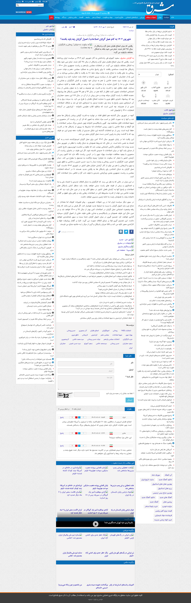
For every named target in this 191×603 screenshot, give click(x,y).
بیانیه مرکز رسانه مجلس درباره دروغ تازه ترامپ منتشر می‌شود (157, 233)
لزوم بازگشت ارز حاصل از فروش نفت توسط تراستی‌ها (157, 337)
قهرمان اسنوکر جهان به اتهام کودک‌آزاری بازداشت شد (35, 345)
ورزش (142, 17)
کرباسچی (94, 335)
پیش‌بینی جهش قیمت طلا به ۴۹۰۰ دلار (158, 49)
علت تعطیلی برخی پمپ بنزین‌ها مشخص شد (122, 487)
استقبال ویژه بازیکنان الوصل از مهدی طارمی (36, 295)
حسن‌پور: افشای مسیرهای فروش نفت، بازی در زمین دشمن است (156, 356)
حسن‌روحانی (71, 330)
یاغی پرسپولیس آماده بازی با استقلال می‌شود (35, 292)
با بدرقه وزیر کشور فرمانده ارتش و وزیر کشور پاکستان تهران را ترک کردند (157, 179)
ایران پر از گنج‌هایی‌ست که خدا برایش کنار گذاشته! (158, 239)
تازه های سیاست (167, 118)
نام (132, 362)
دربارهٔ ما (19, 2)
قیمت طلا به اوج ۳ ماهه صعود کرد (160, 59)
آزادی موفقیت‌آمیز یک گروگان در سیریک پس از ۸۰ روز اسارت (36, 104)
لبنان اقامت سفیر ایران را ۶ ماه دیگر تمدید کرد (156, 215)
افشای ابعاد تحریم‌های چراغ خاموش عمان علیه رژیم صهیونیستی (36, 111)
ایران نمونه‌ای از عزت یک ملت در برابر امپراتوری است (36, 338)
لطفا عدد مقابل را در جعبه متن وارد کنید (120, 393)
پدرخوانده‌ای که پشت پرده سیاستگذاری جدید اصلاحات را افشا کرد (109, 266)
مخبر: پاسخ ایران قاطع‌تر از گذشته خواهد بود (156, 228)
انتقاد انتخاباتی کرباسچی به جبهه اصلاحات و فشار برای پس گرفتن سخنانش (106, 318)
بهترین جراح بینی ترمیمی (162, 492)
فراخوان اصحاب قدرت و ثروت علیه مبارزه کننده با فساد (156, 401)
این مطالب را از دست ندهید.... (122, 463)
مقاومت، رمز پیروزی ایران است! (40, 180)
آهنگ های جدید (166, 497)
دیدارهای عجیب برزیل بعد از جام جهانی (37, 68)
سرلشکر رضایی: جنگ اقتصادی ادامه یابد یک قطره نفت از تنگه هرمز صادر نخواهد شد (156, 372)
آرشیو (37, 2)
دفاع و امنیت (119, 17)
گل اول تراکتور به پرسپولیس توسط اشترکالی (36, 100)
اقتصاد (81, 17)
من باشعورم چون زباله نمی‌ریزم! (70, 584)
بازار (51, 17)
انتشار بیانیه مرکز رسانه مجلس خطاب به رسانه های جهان (157, 210)
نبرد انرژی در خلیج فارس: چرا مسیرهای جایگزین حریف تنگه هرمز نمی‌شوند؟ (36, 364)
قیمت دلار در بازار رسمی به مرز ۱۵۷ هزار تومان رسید (156, 64)
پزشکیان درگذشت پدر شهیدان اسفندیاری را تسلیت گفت (158, 426)
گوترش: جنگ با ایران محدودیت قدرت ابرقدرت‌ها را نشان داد (36, 268)
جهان (160, 17)
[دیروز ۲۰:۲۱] (69, 499)
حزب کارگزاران (127, 339)
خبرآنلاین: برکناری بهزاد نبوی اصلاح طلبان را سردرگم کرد (112, 262)
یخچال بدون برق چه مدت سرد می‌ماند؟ (37, 61)
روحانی (115, 330)
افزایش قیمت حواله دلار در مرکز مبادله (38, 146)
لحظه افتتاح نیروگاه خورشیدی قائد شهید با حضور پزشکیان (36, 160)
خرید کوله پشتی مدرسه (163, 519)
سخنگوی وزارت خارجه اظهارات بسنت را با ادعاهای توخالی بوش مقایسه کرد (156, 136)
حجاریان (63, 343)
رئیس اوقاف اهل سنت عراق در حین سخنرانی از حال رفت (36, 79)
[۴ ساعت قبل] (69, 474)
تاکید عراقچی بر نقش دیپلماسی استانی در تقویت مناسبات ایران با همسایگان (156, 188)
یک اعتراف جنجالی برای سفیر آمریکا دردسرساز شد (36, 185)
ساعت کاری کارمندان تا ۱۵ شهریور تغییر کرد (36, 221)
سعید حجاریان (127, 343)
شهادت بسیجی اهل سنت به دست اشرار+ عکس (155, 278)
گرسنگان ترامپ (46, 299)
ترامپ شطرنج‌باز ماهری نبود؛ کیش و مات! (36, 349)
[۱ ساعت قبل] (121, 474)
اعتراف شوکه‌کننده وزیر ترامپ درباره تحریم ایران (34, 42)
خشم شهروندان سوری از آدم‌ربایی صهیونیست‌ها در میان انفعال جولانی (36, 274)
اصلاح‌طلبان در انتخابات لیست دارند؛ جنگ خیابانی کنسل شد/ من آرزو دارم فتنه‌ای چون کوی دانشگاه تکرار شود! (97, 297)
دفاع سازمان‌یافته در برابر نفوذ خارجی (159, 160)
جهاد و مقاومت (108, 17)
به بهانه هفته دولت (165, 145)
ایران (130, 348)
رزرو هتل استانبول (165, 488)
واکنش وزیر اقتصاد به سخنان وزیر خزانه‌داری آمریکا (37, 73)
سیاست (166, 17)
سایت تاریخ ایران (147, 479)
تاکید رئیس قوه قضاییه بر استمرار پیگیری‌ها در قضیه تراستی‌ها (157, 292)
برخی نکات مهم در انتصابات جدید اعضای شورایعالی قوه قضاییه (159, 395)
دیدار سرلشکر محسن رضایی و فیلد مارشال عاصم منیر (36, 117)
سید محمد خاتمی (78, 339)
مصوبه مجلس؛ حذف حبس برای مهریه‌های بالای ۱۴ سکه (156, 460)
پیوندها (57, 17)
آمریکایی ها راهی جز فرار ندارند (161, 449)
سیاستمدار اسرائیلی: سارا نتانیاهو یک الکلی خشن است (35, 354)
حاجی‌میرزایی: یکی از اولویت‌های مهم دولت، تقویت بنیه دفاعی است (157, 366)
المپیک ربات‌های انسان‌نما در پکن (121, 584)
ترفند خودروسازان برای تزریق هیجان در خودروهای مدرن (39, 130)
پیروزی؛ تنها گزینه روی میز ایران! (160, 341)
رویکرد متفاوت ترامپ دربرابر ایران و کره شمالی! (34, 240)
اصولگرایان (105, 330)
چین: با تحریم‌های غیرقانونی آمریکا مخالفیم (36, 214)
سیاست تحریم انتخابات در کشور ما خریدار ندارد (115, 302)
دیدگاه (64, 17)
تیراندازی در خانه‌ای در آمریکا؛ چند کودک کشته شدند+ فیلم (71, 487)
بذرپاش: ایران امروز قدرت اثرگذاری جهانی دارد (156, 141)
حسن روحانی (114, 343)
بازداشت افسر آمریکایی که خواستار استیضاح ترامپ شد (37, 326)
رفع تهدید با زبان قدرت (164, 348)
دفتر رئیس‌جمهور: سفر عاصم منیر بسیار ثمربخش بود (156, 124)
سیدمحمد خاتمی (101, 343)
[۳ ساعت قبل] (69, 574)
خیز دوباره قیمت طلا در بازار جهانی (160, 38)
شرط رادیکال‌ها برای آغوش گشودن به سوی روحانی (114, 286)
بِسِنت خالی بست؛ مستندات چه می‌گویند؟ (157, 164)
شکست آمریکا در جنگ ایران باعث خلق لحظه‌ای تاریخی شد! (156, 257)
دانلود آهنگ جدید (165, 479)
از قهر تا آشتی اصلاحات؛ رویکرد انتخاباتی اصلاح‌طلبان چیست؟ (110, 272)
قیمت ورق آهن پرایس (163, 510)
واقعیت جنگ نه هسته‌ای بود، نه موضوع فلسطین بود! (156, 444)
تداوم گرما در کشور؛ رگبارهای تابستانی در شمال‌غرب (38, 332)
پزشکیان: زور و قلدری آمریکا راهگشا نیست (157, 184)
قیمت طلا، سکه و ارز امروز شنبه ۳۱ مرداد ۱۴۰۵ (155, 55)
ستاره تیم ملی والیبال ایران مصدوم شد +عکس (72, 554)
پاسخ (62, 417)
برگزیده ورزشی (128, 530)
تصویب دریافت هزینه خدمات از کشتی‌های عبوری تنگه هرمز (156, 410)
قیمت (172, 26)
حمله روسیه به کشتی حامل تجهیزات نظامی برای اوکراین (36, 210)
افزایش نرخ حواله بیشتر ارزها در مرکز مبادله (156, 45)
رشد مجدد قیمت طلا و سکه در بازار (160, 42)
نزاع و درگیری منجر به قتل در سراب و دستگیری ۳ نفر (35, 95)
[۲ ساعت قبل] (95, 474)
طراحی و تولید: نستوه (95, 599)
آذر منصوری (83, 330)
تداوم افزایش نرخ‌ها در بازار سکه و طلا (158, 31)
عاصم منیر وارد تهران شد (163, 297)
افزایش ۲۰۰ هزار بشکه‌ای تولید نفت (38, 149)
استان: (170, 74)
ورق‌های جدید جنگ (165, 174)
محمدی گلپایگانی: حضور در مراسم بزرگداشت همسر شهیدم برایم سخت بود (157, 220)
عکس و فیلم (73, 17)
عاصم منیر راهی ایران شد (163, 345)
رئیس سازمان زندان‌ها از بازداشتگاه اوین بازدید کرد (157, 195)
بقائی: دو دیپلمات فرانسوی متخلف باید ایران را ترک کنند (157, 466)
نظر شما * (129, 376)
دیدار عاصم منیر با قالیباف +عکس (160, 224)
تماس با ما (28, 2)
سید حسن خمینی (75, 343)
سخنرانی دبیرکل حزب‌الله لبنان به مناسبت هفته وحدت (36, 204)
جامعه (88, 17)
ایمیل (131, 369)
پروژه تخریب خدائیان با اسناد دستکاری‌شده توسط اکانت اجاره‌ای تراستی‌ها (156, 267)
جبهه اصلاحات (117, 335)
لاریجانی (85, 335)
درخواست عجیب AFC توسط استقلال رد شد (36, 84)
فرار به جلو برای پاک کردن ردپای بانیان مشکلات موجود (113, 293)
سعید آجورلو (88, 343)
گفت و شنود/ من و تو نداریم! (162, 361)
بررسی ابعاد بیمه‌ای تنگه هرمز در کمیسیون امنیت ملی (156, 149)
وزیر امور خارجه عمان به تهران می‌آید (159, 352)
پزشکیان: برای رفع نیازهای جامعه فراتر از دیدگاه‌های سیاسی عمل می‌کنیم (159, 273)
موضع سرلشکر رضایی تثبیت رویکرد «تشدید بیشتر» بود (158, 420)
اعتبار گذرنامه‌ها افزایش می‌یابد (161, 406)
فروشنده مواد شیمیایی (163, 515)
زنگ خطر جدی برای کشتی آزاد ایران (96, 554)
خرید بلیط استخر (151, 506)
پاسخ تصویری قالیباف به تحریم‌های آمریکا (157, 415)
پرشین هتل (167, 501)
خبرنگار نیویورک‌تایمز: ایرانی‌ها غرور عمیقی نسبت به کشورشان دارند (36, 287)
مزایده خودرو (167, 506)
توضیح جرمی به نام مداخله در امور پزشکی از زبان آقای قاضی (36, 314)
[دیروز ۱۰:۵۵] (121, 542)
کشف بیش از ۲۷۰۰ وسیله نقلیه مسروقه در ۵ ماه (34, 282)
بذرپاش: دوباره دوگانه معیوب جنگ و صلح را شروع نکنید (158, 286)
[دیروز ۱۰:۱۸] (95, 542)
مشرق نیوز (154, 7)
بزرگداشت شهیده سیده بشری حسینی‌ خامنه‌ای (97, 586)
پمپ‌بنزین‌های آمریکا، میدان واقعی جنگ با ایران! (155, 281)
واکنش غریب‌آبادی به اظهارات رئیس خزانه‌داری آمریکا (157, 305)
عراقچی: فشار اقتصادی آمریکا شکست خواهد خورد (157, 454)
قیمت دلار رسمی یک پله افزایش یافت (159, 35)
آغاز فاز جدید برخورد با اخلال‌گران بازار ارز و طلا (35, 263)
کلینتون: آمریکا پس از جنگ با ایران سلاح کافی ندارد (37, 249)
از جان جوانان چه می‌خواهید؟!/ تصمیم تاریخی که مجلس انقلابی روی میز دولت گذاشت (102, 282)
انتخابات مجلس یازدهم (111, 339)
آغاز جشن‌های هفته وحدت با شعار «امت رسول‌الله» (159, 130)
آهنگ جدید (154, 501)
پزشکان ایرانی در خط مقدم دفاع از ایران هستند (155, 387)
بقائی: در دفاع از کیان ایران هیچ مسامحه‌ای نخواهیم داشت (158, 315)
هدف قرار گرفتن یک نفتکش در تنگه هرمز (37, 125)
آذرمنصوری (65, 339)
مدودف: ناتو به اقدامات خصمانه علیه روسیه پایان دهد (36, 197)
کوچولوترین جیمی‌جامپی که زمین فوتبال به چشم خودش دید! (36, 176)
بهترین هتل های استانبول (162, 484)
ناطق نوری (75, 335)
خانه (172, 17)
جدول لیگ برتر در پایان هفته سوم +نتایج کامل (35, 142)
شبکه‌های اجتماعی (132, 17)
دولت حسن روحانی (93, 339)
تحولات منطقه (151, 17)
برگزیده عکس (129, 562)
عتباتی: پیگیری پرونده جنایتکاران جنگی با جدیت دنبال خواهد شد (156, 438)
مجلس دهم (105, 335)
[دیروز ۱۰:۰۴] (69, 542)
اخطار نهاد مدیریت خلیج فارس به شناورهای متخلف (158, 378)
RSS (44, 2)
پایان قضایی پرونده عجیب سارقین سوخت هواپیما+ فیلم (158, 155)
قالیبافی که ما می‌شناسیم (163, 167)
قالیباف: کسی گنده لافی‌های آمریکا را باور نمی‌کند (155, 205)
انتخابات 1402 (126, 330)
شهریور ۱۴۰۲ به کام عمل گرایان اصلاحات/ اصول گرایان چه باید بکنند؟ (95, 39)
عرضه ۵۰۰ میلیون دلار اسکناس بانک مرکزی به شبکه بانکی (37, 232)
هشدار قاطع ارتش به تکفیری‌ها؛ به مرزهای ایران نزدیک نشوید (36, 166)
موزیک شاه (156, 475)
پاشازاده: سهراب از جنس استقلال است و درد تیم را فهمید (36, 379)
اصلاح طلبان (94, 330)
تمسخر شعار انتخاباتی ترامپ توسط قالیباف (157, 262)
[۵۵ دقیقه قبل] (121, 574)
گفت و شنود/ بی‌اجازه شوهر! (162, 171)
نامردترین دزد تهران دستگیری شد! (118, 522)
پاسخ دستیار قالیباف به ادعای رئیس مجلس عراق (155, 383)
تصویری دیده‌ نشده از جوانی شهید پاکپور (37, 58)
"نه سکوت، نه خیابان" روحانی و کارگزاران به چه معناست (95, 35)
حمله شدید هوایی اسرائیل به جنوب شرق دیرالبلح (34, 279)
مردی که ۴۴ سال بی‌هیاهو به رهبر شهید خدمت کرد (36, 47)
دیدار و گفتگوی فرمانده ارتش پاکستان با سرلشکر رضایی (156, 201)
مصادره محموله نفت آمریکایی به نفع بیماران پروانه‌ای (158, 330)
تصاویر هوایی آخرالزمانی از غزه (40, 122)
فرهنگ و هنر (96, 17)
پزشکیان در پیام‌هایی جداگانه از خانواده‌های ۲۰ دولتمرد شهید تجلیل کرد (157, 432)
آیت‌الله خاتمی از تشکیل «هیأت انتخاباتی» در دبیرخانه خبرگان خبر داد (108, 269)
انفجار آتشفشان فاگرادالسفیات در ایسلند (37, 302)
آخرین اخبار (49, 137)
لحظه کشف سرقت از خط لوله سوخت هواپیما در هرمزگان (36, 191)
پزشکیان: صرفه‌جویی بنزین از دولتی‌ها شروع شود (155, 390)
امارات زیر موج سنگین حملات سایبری (38, 171)
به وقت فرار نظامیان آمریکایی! (161, 326)
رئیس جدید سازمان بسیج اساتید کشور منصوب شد (157, 251)
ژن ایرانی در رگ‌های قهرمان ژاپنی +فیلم (121, 554)
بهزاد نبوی (129, 335)
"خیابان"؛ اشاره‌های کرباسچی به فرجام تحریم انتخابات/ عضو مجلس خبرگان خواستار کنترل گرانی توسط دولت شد (97, 313)
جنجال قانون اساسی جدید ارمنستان (39, 306)
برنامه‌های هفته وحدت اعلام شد (160, 300)
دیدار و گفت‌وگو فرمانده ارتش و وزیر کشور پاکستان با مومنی (158, 245)
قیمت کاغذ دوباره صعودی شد (161, 52)
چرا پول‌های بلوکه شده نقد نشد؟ (160, 310)
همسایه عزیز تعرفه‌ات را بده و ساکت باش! (36, 359)
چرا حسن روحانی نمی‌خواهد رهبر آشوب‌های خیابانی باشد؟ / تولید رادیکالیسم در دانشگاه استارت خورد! (97, 259)
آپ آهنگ (168, 475)
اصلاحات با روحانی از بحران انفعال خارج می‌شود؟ (115, 289)
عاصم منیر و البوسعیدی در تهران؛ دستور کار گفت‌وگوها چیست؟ (158, 321)
